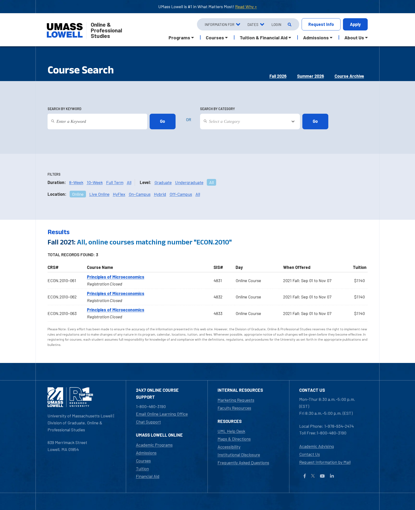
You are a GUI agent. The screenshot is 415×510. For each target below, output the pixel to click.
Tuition (142, 468)
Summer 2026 (310, 76)
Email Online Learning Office (162, 413)
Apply (355, 24)
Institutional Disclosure (239, 454)
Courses (143, 460)
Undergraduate (189, 182)
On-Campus (140, 194)
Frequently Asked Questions (243, 462)
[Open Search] (289, 24)
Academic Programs (154, 444)
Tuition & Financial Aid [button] (263, 37)
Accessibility (229, 446)
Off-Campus (181, 194)
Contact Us (309, 454)
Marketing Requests (236, 400)
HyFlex (119, 194)
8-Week (76, 182)
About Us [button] (354, 37)
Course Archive (349, 76)
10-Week (95, 182)
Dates (252, 24)
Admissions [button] (316, 37)
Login (276, 24)
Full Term (114, 182)
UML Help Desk (231, 431)
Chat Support (148, 421)
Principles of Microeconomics (115, 276)
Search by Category (217, 109)
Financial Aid (147, 476)
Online (78, 194)
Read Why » (246, 6)
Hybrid (160, 194)
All (129, 182)
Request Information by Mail (325, 462)
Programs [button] (179, 37)
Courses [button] (215, 37)
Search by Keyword (64, 109)
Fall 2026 (278, 76)
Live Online (99, 194)
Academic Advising (316, 446)
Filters (54, 174)
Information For (219, 24)
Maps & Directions (234, 438)
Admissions (146, 452)
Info (321, 24)
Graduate (163, 182)
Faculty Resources (234, 407)
